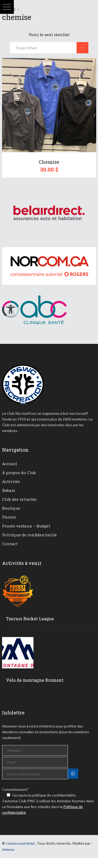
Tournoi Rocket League (30, 618)
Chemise (49, 162)
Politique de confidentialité (29, 534)
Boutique (11, 508)
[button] (7, 7)
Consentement (15, 789)
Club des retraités (19, 499)
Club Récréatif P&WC (20, 843)
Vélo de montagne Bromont (35, 680)
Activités (11, 481)
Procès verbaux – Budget (26, 526)
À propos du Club (19, 472)
